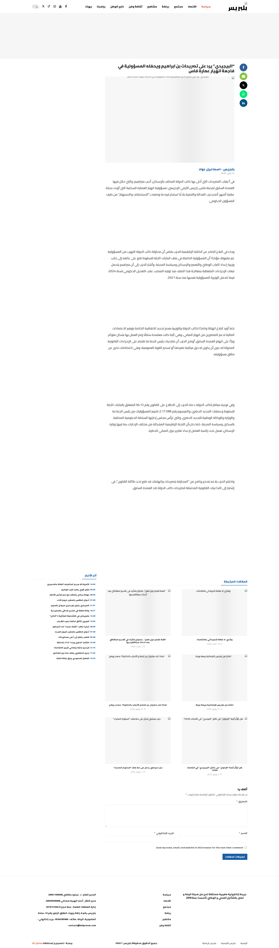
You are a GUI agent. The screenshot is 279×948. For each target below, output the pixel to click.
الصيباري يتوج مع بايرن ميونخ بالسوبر (73, 605)
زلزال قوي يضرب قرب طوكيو (78, 589)
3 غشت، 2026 (136, 646)
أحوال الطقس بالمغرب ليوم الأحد (76, 600)
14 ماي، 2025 (227, 173)
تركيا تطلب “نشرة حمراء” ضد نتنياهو (74, 626)
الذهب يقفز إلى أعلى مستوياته (76, 637)
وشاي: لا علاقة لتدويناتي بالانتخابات (214, 639)
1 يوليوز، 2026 (136, 772)
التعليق (241, 801)
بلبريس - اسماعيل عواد (216, 169)
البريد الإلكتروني (164, 833)
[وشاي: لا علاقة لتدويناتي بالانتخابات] (214, 612)
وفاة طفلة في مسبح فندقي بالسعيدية (73, 610)
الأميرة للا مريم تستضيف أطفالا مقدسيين (71, 584)
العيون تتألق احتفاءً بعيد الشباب (76, 621)
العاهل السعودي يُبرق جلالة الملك (75, 658)
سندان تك (37, 943)
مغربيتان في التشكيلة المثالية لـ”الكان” (72, 616)
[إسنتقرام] (55, 6)
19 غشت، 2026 (213, 644)
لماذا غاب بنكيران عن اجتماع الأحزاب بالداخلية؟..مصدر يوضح (138, 705)
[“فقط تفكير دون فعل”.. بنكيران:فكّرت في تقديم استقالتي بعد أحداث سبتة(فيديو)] (138, 612)
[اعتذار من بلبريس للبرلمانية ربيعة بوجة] (214, 677)
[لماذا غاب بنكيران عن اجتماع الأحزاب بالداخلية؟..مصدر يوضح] (138, 677)
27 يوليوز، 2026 (213, 709)
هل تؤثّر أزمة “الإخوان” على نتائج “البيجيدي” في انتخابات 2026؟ (214, 769)
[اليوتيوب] (60, 6)
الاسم (243, 833)
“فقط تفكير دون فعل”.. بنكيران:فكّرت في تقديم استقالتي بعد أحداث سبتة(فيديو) (138, 641)
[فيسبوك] (66, 6)
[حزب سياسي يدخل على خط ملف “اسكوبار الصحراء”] (138, 740)
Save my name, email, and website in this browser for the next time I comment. (199, 847)
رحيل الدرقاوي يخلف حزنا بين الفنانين (74, 653)
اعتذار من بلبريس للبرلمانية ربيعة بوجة (214, 705)
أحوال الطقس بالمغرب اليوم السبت (75, 632)
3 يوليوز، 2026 (213, 774)
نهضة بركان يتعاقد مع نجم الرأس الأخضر (72, 595)
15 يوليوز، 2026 (136, 709)
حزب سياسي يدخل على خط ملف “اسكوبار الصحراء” (137, 767)
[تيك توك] (49, 6)
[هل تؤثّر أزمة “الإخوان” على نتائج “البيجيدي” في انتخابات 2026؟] (214, 740)
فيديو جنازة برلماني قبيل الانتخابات (74, 647)
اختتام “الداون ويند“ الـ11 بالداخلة (76, 642)
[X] (43, 6)
